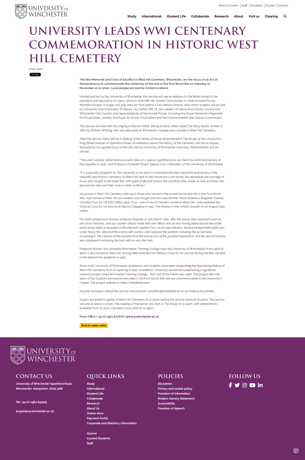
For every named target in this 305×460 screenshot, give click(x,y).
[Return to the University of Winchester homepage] (152, 355)
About (238, 16)
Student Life (176, 16)
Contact (282, 5)
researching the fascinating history (198, 265)
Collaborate (200, 16)
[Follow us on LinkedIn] (261, 385)
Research (221, 16)
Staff (244, 5)
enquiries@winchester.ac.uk (35, 411)
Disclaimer (165, 383)
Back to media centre (93, 325)
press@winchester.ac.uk (142, 316)
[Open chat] (296, 451)
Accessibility (166, 403)
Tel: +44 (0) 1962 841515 (32, 402)
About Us (93, 408)
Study (131, 16)
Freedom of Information (174, 393)
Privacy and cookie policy (175, 388)
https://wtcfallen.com (135, 282)
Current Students (98, 438)
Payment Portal (97, 418)
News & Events (228, 5)
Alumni (270, 5)
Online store (95, 413)
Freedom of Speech (171, 408)
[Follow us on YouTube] (253, 385)
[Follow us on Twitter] (238, 385)
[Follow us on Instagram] (245, 385)
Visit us (254, 16)
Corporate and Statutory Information (112, 423)
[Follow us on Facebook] (231, 385)
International (152, 16)
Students (256, 5)
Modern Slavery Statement (176, 398)
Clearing (271, 16)
